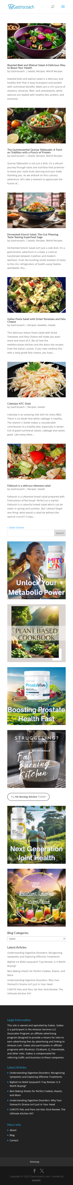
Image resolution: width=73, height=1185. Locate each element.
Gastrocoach (18, 71)
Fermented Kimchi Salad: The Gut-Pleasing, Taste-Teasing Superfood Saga (33, 236)
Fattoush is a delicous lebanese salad (29, 485)
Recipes (40, 71)
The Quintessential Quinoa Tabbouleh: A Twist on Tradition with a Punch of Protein (34, 151)
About (13, 1130)
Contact (14, 1140)
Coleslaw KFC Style (19, 403)
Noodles (42, 325)
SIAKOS (36, 1180)
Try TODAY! (28, 796)
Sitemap (34, 1161)
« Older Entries (15, 527)
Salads (31, 71)
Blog (12, 1135)
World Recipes (54, 71)
